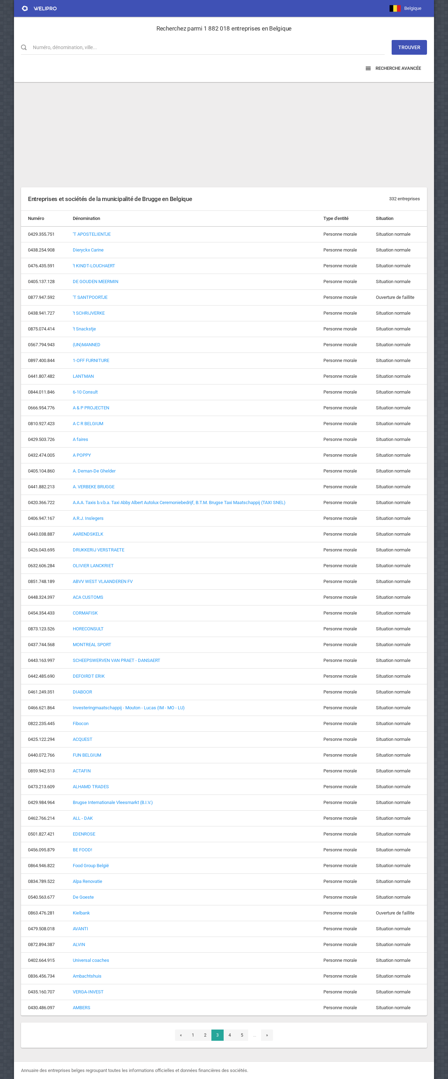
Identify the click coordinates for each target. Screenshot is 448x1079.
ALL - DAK (83, 818)
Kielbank (81, 913)
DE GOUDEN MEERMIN (95, 281)
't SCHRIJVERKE (89, 313)
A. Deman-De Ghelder (94, 471)
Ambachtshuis (87, 976)
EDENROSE (84, 834)
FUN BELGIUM (87, 755)
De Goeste (83, 897)
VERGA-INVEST (88, 991)
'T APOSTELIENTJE (92, 234)
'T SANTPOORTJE (90, 297)
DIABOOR (82, 692)
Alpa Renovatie (87, 881)
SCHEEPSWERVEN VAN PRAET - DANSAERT (116, 660)
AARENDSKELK (88, 534)
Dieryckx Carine (88, 250)
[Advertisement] (224, 131)
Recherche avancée (397, 68)
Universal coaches (91, 960)
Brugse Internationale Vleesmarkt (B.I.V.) (113, 802)
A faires (80, 439)
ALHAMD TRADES (91, 786)
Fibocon (81, 723)
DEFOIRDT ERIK (89, 676)
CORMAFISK (85, 613)
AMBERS (81, 1007)
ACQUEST (82, 739)
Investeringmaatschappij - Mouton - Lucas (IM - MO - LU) (129, 707)
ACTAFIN (82, 770)
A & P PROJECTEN (91, 407)
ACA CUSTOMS (88, 597)
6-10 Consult (85, 392)
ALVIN (79, 944)
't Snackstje (84, 328)
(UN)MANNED (86, 344)
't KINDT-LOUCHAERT (94, 265)
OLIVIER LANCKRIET (93, 565)
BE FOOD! (82, 849)
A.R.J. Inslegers (88, 518)
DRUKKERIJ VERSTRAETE (98, 549)
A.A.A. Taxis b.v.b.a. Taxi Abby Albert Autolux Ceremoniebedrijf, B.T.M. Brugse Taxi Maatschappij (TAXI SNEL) (179, 502)
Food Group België (91, 865)
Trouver (409, 47)
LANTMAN (83, 376)
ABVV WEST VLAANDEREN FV (103, 581)
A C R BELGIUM (88, 423)
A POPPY (82, 455)
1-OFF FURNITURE (91, 360)
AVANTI (80, 928)
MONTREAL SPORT (92, 644)
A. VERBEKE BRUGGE (93, 486)
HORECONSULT (88, 628)
